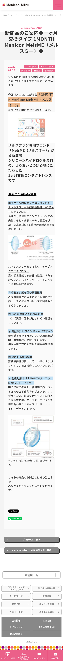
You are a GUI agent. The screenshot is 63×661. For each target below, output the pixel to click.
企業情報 (16, 620)
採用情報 (47, 620)
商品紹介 (25, 70)
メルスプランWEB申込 (24, 658)
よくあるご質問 (46, 611)
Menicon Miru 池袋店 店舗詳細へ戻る (31, 550)
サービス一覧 (16, 596)
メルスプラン (46, 66)
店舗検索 (47, 596)
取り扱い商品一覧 (46, 588)
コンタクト (31, 66)
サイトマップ (16, 627)
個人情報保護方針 (46, 627)
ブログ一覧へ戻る (31, 539)
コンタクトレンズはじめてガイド (16, 588)
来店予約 (16, 604)
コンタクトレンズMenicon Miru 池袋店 (34, 15)
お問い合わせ (16, 633)
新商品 (37, 70)
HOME (6, 15)
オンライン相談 (46, 604)
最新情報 (49, 70)
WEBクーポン (16, 611)
